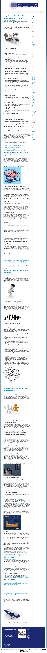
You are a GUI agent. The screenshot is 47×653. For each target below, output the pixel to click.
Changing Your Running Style (33, 95)
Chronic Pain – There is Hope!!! (33, 117)
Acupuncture (20, 622)
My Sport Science (6, 644)
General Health (10, 149)
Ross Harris (15, 20)
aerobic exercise (19, 265)
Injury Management (10, 622)
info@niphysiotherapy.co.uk (9, 636)
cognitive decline (26, 265)
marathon (18, 551)
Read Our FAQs (33, 27)
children (17, 149)
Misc (32, 137)
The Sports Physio (6, 645)
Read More (26, 651)
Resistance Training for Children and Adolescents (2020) (13, 145)
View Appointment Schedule (34, 19)
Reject (22, 651)
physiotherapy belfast (21, 266)
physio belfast (22, 149)
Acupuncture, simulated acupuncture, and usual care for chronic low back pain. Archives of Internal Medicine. (16, 589)
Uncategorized (9, 551)
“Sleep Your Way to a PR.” (20, 501)
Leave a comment (21, 150)
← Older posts (6, 625)
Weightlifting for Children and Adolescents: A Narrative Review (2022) (16, 143)
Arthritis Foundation (7, 646)
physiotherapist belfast (7, 150)
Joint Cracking (33, 92)
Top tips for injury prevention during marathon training (34, 76)
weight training (14, 150)
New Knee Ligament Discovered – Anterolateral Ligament (34, 109)
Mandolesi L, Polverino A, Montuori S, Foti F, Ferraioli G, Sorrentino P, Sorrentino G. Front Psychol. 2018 (16, 262)
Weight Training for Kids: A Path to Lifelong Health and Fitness (33, 42)
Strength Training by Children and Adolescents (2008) (13, 147)
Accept (44, 649)
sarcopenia (17, 386)
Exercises (33, 129)
